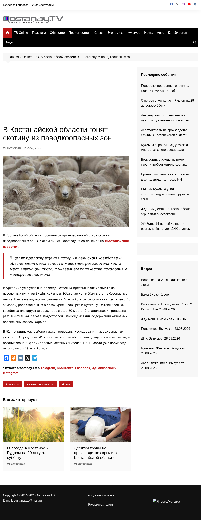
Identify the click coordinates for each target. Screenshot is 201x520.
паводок (13, 384)
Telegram (47, 368)
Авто (160, 32)
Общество (57, 32)
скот (67, 384)
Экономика (115, 32)
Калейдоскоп (177, 32)
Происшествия (79, 32)
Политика (39, 32)
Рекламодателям (42, 4)
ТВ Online (21, 32)
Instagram (10, 373)
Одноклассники (104, 368)
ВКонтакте (65, 368)
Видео (9, 42)
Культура (133, 32)
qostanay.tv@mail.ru (28, 500)
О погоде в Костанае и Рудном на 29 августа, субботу (27, 453)
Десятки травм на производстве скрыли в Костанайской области (95, 453)
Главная (13, 57)
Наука (148, 32)
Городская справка (15, 4)
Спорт (98, 32)
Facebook (82, 368)
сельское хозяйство (41, 384)
